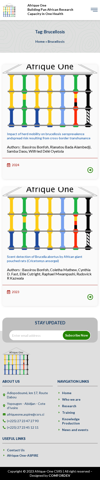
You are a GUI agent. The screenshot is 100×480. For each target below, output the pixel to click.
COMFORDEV (59, 475)
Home (40, 41)
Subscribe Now (76, 335)
